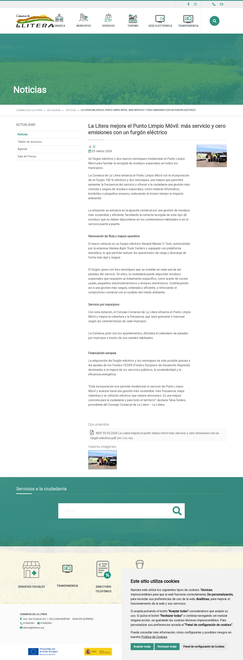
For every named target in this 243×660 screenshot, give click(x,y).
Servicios (108, 26)
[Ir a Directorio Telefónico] (213, 4)
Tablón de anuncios (30, 141)
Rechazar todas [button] (167, 646)
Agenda (22, 149)
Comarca (59, 26)
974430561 (28, 623)
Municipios (84, 26)
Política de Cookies (154, 637)
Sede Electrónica (160, 26)
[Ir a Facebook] (188, 4)
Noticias (71, 110)
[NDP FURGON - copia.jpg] (102, 459)
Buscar (214, 21)
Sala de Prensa (27, 156)
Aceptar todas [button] (142, 646)
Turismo (133, 26)
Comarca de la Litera (29, 110)
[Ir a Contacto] (221, 4)
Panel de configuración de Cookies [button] (203, 646)
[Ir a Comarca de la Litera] (35, 21)
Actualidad (54, 110)
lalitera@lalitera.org (33, 627)
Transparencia (188, 26)
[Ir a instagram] (195, 4)
